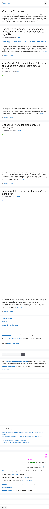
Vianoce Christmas (8, 55)
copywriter (33, 462)
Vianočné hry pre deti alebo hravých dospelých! (14, 440)
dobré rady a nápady (7, 471)
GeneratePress (32, 507)
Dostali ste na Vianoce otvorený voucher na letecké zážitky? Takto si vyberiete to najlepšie (23, 32)
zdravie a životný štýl (27, 480)
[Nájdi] (23, 354)
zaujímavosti (14, 474)
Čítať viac (44, 51)
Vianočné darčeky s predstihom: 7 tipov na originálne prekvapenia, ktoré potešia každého (24, 66)
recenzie (25, 477)
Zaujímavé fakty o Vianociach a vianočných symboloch (16, 442)
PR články (41, 466)
